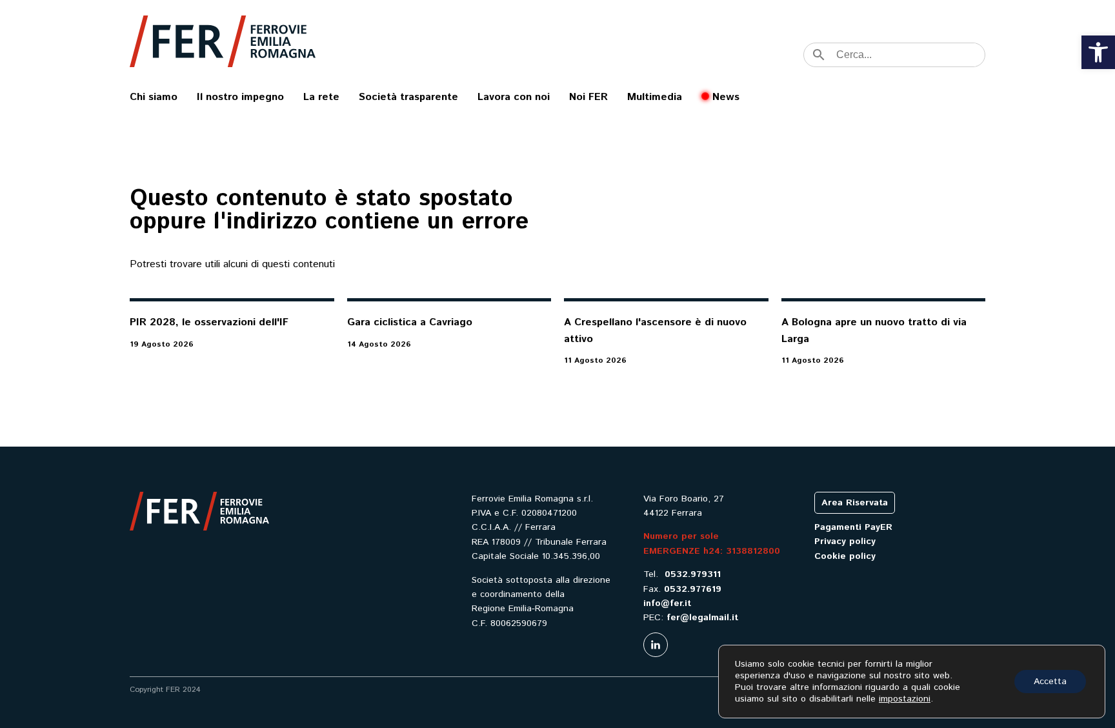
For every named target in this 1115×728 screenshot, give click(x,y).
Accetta (1050, 681)
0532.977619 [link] (692, 589)
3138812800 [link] (753, 551)
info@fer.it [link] (667, 603)
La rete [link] (321, 97)
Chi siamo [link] (153, 97)
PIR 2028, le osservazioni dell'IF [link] (209, 322)
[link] (1098, 52)
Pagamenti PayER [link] (853, 527)
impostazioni (904, 699)
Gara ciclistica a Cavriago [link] (409, 322)
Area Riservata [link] (854, 502)
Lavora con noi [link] (513, 97)
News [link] (725, 97)
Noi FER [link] (588, 97)
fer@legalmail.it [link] (702, 617)
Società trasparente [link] (408, 97)
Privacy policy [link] (845, 541)
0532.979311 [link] (693, 574)
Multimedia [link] (654, 97)
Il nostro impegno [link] (240, 97)
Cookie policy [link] (845, 556)
